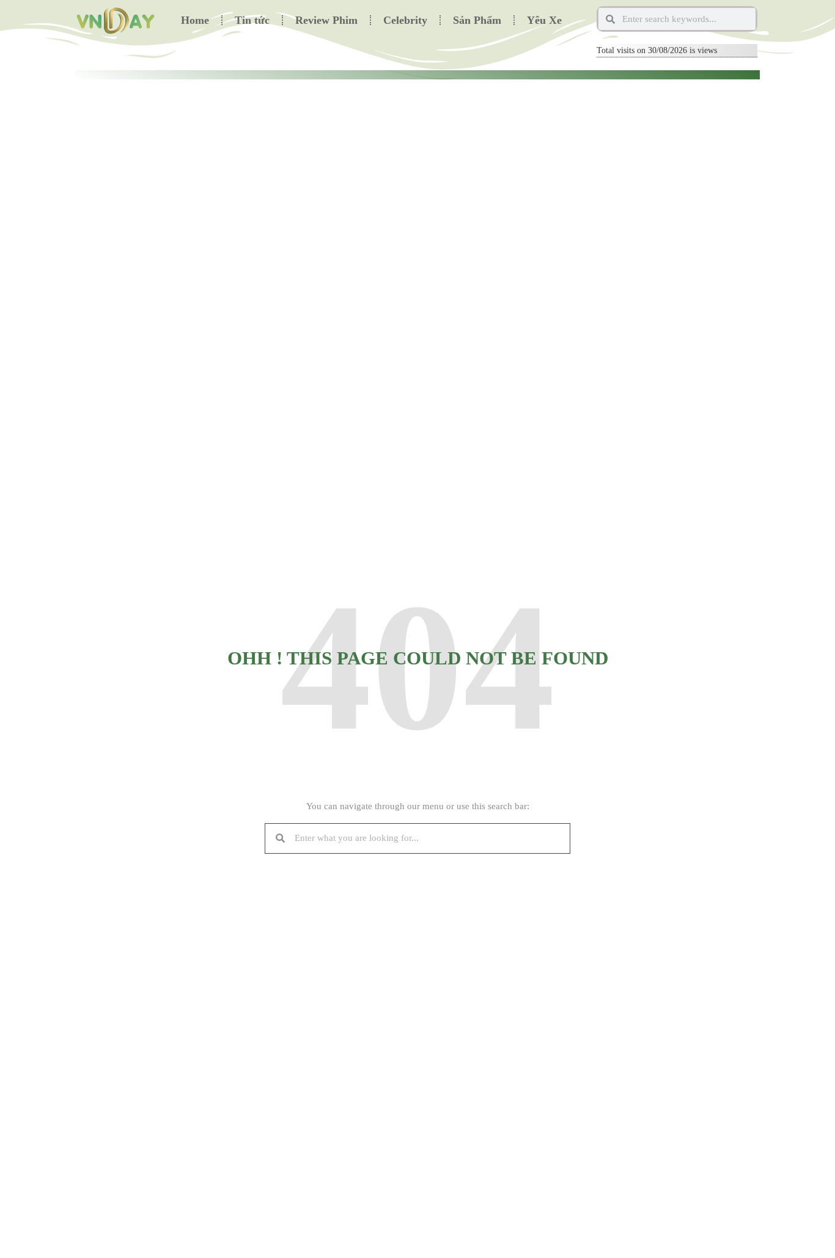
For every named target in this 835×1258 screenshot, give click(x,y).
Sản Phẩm (477, 20)
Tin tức (252, 20)
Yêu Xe (544, 20)
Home (195, 20)
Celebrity (405, 20)
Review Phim (326, 20)
